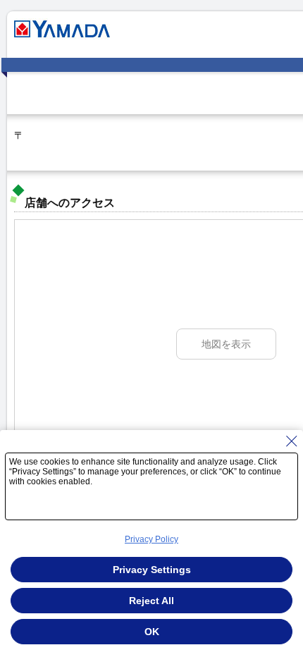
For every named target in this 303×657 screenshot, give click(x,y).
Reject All (151, 600)
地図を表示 (226, 344)
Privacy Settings (152, 569)
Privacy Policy (151, 539)
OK (151, 631)
